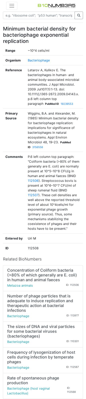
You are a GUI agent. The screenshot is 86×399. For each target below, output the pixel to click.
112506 (33, 181)
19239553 (67, 103)
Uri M (32, 238)
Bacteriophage (39, 60)
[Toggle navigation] (11, 6)
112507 (33, 195)
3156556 (37, 147)
